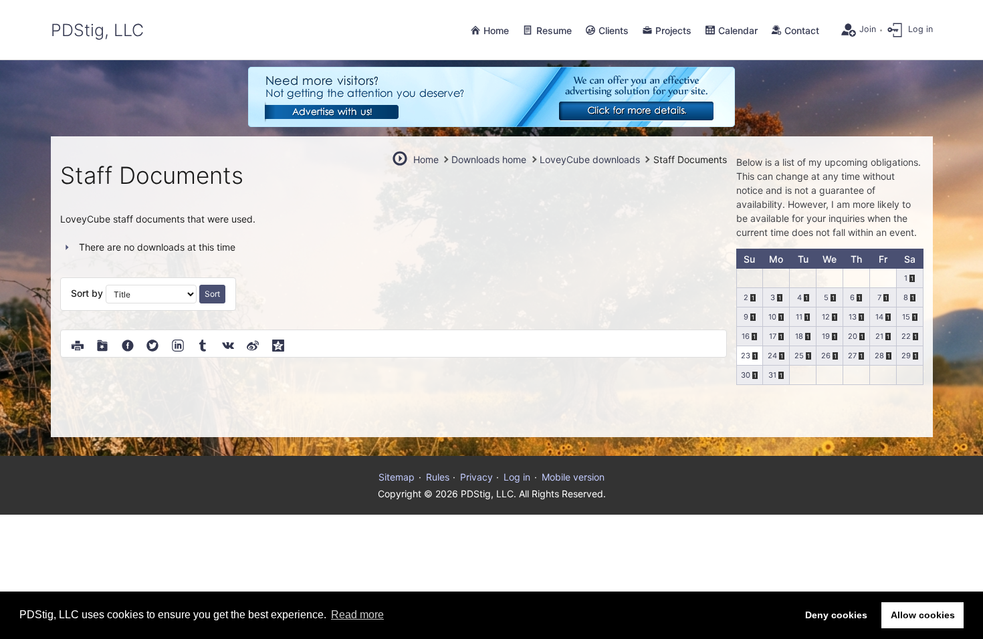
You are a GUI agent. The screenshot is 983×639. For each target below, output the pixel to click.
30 (745, 375)
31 (772, 375)
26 (826, 355)
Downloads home (488, 159)
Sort (212, 294)
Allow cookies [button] (923, 615)
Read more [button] (357, 614)
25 (799, 355)
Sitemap (396, 477)
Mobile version (573, 477)
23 (745, 355)
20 (852, 336)
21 (879, 336)
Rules (437, 477)
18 (799, 336)
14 (879, 317)
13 (853, 317)
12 (826, 317)
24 (772, 355)
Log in (517, 477)
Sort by (88, 293)
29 (906, 355)
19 (826, 336)
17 (772, 336)
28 (879, 355)
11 (799, 317)
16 (746, 336)
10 (772, 317)
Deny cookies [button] (836, 615)
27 (852, 355)
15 (906, 317)
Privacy (476, 477)
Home (426, 159)
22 (906, 336)
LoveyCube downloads (590, 159)
